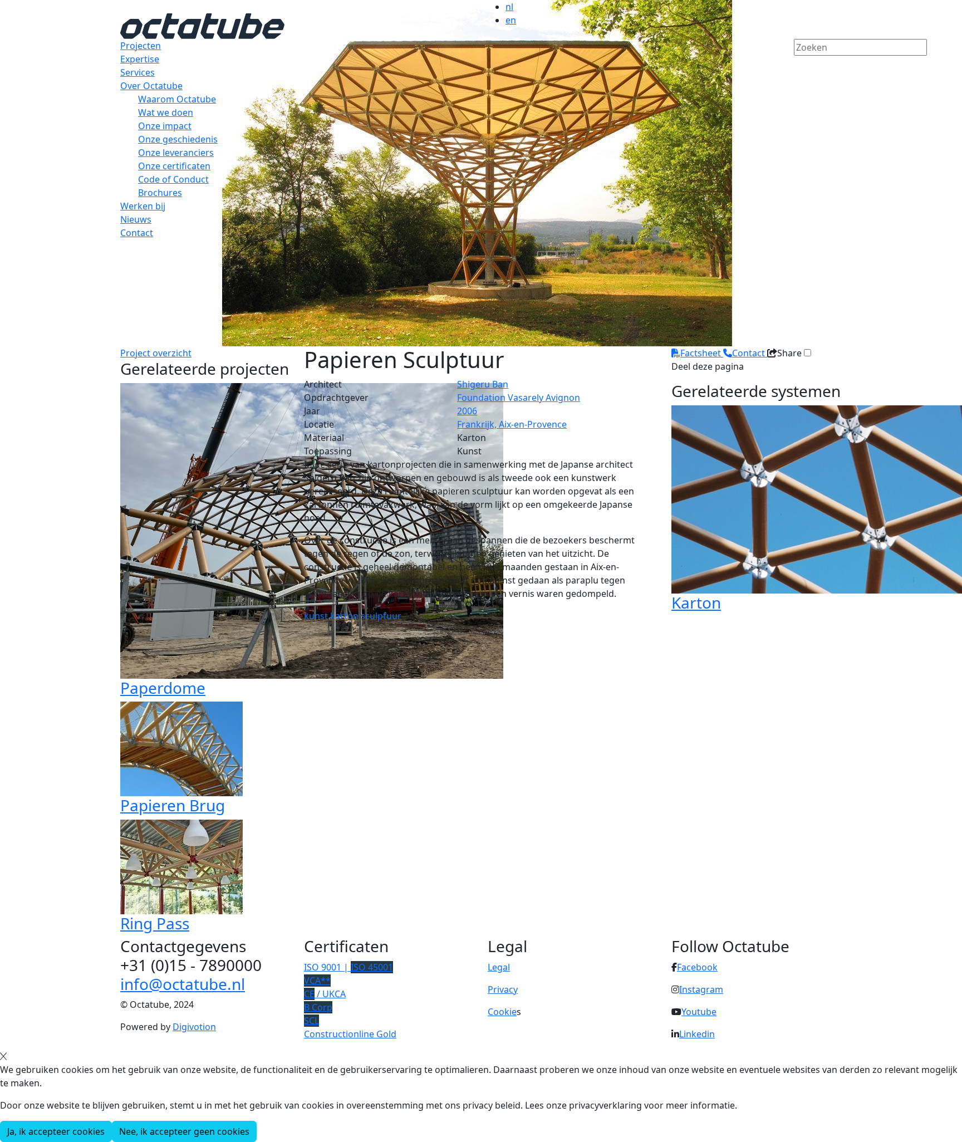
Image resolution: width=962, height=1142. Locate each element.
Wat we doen (165, 112)
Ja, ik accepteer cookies (56, 1131)
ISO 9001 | (348, 967)
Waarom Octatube (177, 99)
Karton (696, 602)
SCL (311, 1020)
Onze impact (165, 126)
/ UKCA (325, 994)
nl (509, 7)
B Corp (318, 1007)
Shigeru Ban (482, 384)
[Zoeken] (801, 66)
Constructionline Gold (350, 1034)
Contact (136, 233)
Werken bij (142, 206)
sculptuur (381, 616)
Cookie (502, 1012)
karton (345, 616)
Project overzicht (156, 353)
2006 (467, 411)
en (510, 20)
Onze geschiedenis (178, 139)
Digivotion (194, 1027)
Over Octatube (151, 86)
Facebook (697, 967)
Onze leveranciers (176, 152)
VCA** (317, 980)
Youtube (698, 1012)
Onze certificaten (174, 166)
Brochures (160, 193)
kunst (317, 616)
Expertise (139, 59)
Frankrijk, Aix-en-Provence (512, 424)
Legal (499, 967)
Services (137, 72)
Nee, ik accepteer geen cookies (184, 1131)
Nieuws (135, 219)
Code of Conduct (173, 179)
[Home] (202, 25)
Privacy (503, 989)
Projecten (140, 46)
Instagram (701, 989)
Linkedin (697, 1034)
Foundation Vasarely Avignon (518, 397)
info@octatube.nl (182, 983)
